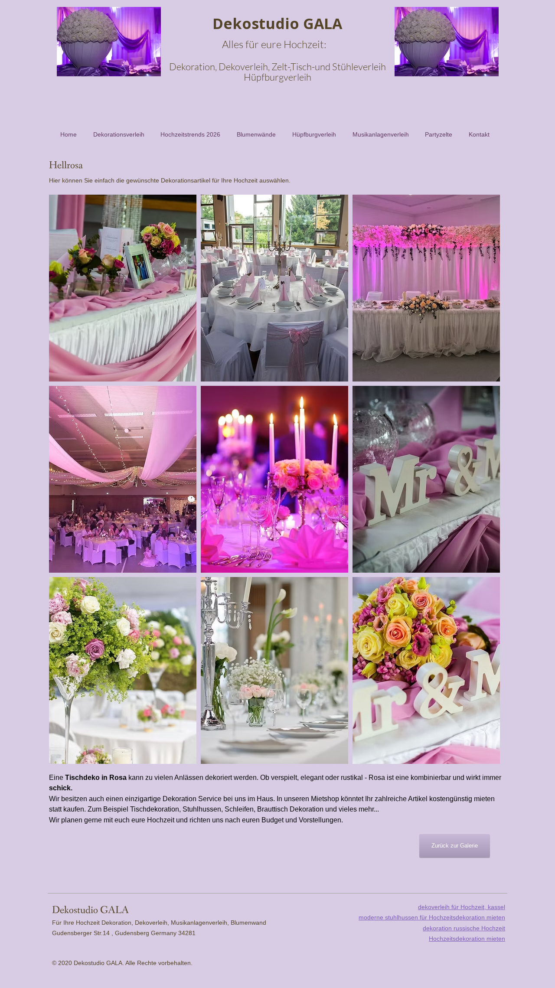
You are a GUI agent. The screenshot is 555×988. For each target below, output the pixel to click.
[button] (122, 288)
